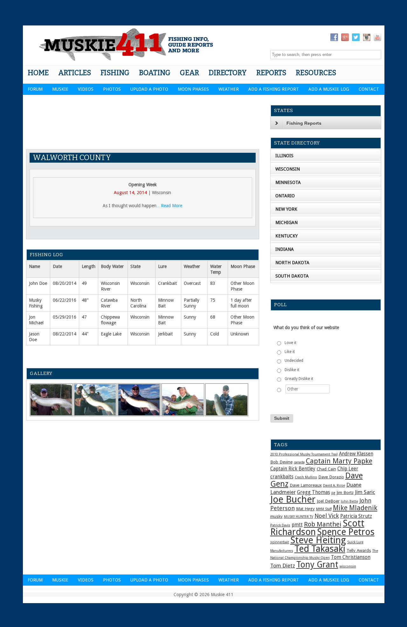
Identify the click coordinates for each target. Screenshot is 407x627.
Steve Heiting (318, 540)
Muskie (60, 89)
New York (286, 209)
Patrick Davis (280, 525)
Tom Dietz (282, 565)
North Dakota (292, 262)
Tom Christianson (350, 557)
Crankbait (167, 283)
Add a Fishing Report (273, 89)
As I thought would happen (129, 205)
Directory (228, 72)
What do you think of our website (306, 327)
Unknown (240, 333)
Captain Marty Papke (339, 461)
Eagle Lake (111, 333)
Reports (271, 72)
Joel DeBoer (328, 501)
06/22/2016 (64, 300)
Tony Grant (317, 564)
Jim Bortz (345, 492)
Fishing (114, 72)
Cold (214, 333)
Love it (290, 343)
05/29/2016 (64, 317)
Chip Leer (347, 469)
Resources (316, 72)
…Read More (169, 205)
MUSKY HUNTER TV (298, 517)
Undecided (294, 360)
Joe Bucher (292, 499)
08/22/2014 (64, 333)
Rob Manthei (322, 524)
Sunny (190, 317)
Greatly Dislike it (299, 379)
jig (333, 493)
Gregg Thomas (313, 492)
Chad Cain (326, 468)
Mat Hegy (305, 508)
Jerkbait (165, 333)
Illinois (284, 155)
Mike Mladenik (355, 508)
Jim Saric (365, 492)
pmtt (297, 525)
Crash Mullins (306, 477)
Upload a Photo (149, 89)
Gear (189, 72)
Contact (369, 89)
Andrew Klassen (356, 454)
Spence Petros (346, 532)
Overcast (192, 283)
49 (84, 283)
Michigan (286, 222)
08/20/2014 (64, 283)
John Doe (38, 283)
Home (38, 72)
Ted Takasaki (319, 548)
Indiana (284, 249)
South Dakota (292, 275)
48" (85, 300)
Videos (85, 89)
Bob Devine (281, 461)
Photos (112, 89)
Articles (74, 72)
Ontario (285, 195)
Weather (228, 89)
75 (212, 300)
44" (85, 333)
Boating (154, 72)
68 (212, 317)
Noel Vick (326, 515)
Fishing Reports (303, 123)
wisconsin (348, 566)
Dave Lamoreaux (306, 485)
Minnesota (288, 182)
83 (212, 283)
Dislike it (292, 370)
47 (84, 317)
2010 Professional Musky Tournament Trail (304, 454)
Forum (35, 89)
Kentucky (286, 235)
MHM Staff (324, 509)
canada (299, 462)
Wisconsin (139, 283)
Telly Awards (359, 550)
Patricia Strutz (356, 516)
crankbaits (281, 477)
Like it (290, 351)
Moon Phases (193, 89)
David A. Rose (334, 485)
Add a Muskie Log (328, 89)
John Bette (349, 501)
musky (276, 516)
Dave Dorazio (331, 476)
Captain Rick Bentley (292, 469)
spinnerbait (279, 542)
